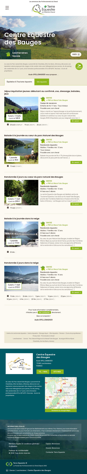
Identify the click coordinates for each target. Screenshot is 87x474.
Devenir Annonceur (53, 448)
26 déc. (28, 296)
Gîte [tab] (42, 82)
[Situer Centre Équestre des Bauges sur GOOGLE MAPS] (61, 393)
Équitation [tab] (19, 82)
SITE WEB (57, 372)
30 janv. (12, 299)
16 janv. (53, 296)
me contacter (44, 312)
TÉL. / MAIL (43, 372)
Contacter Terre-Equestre (55, 452)
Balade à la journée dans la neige (21, 218)
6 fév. (24, 299)
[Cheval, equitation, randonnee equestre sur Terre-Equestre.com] (43, 9)
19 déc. (15, 296)
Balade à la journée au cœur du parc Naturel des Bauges (33, 135)
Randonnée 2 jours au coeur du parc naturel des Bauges (33, 176)
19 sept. (15, 208)
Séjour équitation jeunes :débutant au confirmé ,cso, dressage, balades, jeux (42, 92)
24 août (16, 125)
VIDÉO (74, 54)
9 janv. (41, 296)
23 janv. (66, 296)
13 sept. (15, 166)
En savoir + (76, 121)
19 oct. (29, 125)
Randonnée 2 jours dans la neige (21, 262)
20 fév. (36, 299)
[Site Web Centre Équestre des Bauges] (19, 363)
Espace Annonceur (53, 444)
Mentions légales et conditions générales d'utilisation (24, 445)
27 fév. (49, 299)
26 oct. (42, 125)
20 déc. (12, 252)
